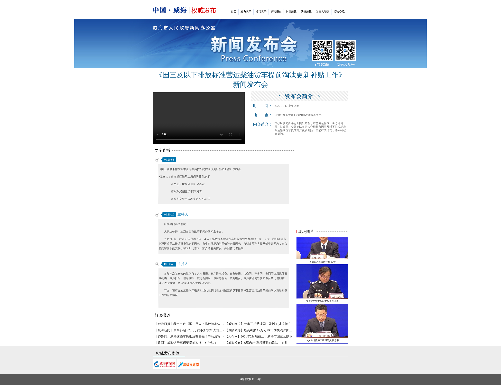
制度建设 (291, 11)
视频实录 (261, 11)
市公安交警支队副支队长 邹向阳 (322, 294)
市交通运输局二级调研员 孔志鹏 (322, 334)
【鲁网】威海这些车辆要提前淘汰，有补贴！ (186, 342)
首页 (233, 11)
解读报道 (276, 11)
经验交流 (339, 11)
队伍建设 (306, 11)
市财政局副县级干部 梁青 (322, 255)
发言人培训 (323, 11)
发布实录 (246, 11)
